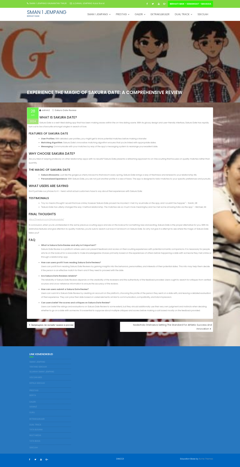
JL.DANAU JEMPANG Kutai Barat (88, 3)
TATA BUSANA (36, 429)
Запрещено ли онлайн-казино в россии (52, 325)
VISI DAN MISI (35, 377)
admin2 (46, 110)
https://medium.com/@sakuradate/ (46, 219)
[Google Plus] (164, 4)
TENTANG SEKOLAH (38, 366)
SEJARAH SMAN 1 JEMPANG (41, 371)
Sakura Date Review (65, 110)
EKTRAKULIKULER (160, 14)
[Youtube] (158, 4)
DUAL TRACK (182, 14)
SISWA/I (33, 406)
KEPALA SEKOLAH (37, 383)
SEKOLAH (203, 14)
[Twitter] (152, 4)
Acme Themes (206, 458)
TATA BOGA (34, 441)
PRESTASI (121, 14)
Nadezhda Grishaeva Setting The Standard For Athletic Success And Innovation (172, 326)
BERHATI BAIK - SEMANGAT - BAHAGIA (190, 3)
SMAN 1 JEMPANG (46, 12)
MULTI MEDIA (35, 435)
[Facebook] (147, 4)
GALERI (139, 14)
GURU (32, 412)
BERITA (32, 395)
